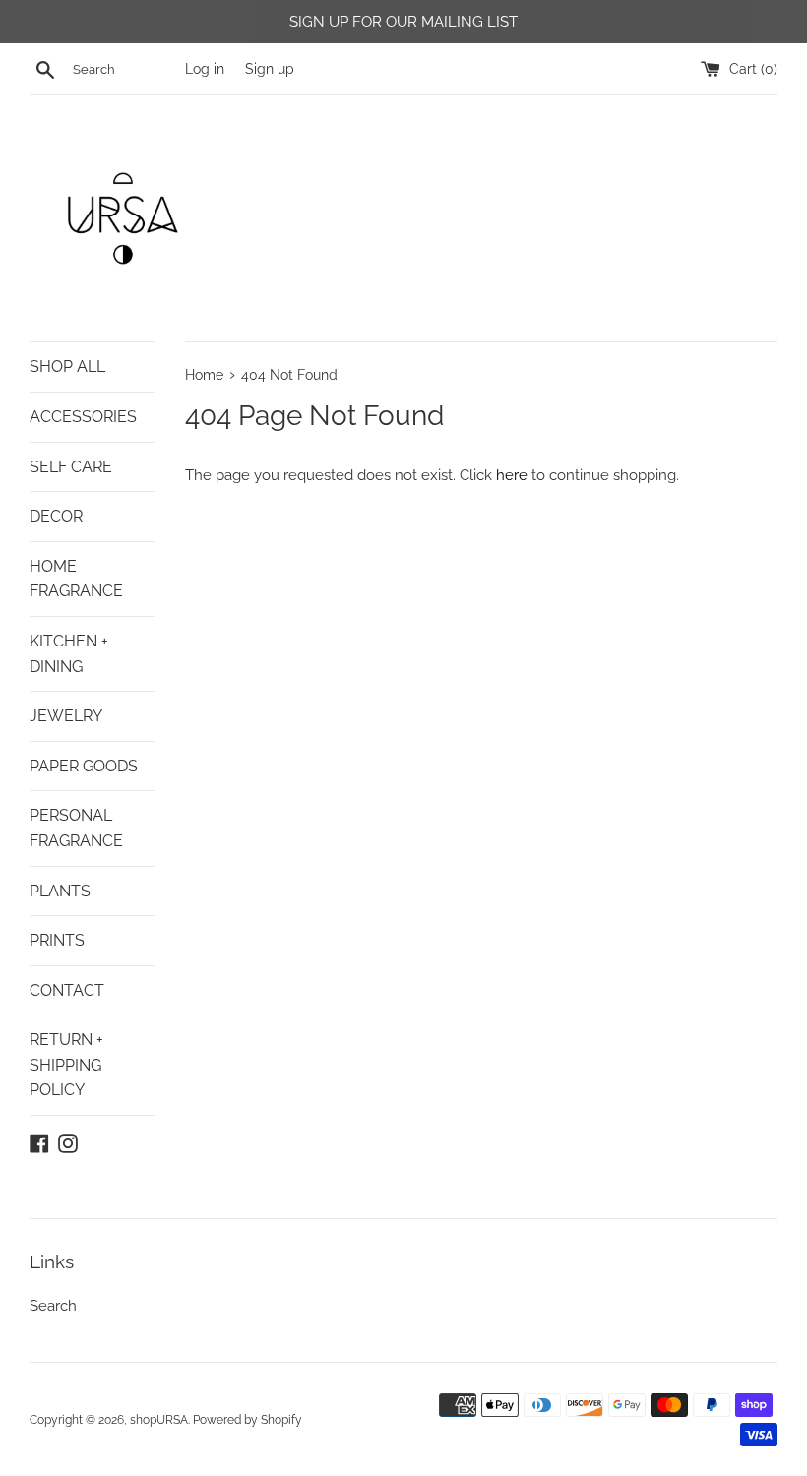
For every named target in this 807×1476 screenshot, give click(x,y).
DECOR (56, 516)
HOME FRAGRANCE (76, 579)
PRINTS (57, 940)
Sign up (269, 69)
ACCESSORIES (83, 416)
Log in (204, 69)
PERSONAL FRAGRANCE (76, 828)
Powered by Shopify (247, 1420)
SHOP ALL (67, 366)
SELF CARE (71, 467)
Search (53, 1306)
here (512, 475)
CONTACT (67, 990)
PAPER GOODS (84, 766)
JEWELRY (66, 716)
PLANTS (60, 891)
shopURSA (159, 1420)
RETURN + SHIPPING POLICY (66, 1064)
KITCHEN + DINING (69, 654)
